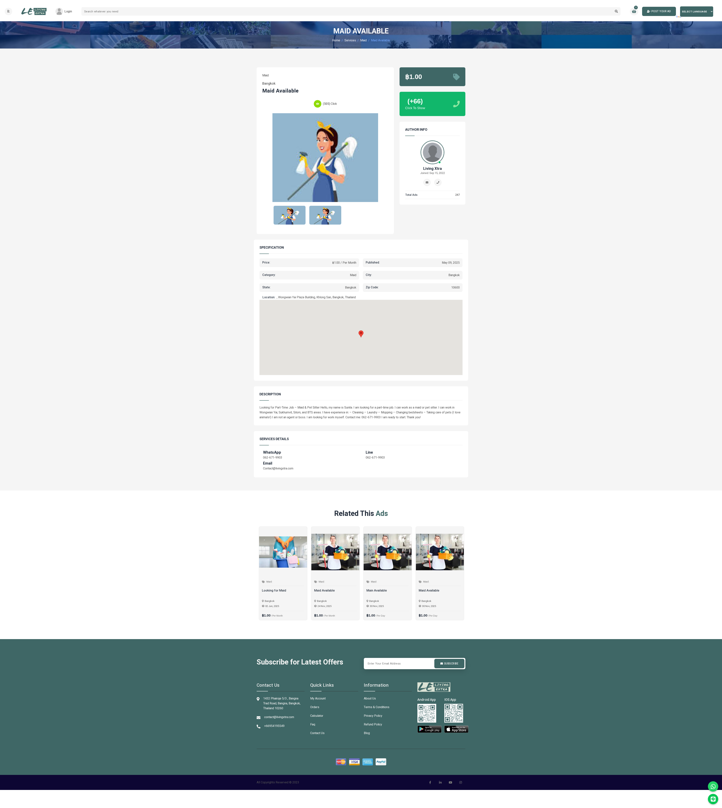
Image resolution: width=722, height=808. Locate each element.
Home (336, 40)
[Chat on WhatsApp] (713, 786)
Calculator (316, 716)
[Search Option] (616, 11)
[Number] (437, 182)
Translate (679, 16)
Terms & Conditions (376, 707)
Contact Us (317, 733)
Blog (367, 733)
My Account (318, 698)
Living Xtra (432, 168)
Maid (363, 40)
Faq (312, 724)
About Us (370, 698)
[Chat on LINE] (713, 799)
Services (350, 40)
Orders (314, 707)
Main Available (376, 590)
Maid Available (324, 590)
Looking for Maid (274, 590)
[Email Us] (427, 182)
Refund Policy (373, 724)
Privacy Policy (373, 716)
